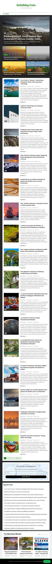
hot (29, 54)
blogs (29, 70)
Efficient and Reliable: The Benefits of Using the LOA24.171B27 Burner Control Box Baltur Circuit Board (14, 74)
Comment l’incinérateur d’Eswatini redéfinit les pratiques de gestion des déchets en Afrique (33, 367)
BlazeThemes (40, 561)
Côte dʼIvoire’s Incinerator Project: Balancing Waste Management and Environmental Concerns (21, 41)
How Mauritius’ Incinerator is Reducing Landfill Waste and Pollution (19, 511)
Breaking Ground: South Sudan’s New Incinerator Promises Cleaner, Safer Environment (31, 131)
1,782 (17, 458)
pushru (5, 54)
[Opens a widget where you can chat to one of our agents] (47, 561)
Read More (22, 102)
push (5, 70)
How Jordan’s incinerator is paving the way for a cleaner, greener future (20, 503)
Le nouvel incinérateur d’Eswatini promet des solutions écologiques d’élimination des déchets (33, 295)
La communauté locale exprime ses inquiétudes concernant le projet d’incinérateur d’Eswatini (31, 342)
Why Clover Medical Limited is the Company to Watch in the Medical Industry (36, 59)
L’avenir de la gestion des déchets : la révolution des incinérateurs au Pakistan (22, 505)
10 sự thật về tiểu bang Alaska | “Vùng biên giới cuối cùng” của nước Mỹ (41, 553)
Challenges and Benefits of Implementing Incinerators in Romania (19, 528)
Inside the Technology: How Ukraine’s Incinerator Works (17, 491)
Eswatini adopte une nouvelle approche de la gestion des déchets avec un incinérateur (23, 525)
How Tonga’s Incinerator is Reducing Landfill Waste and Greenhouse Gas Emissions (23, 508)
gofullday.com (26, 5)
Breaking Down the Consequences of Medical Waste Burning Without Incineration (37, 74)
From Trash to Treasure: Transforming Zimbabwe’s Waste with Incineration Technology (31, 82)
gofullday (23, 86)
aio (5, 34)
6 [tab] (47, 534)
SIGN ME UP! (26, 476)
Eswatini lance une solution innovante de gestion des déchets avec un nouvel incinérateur (32, 181)
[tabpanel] (10, 547)
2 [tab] (40, 534)
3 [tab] (42, 534)
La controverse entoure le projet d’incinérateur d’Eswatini (17, 517)
